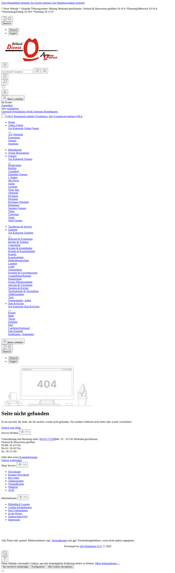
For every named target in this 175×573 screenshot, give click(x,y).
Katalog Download (18, 474)
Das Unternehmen (18, 510)
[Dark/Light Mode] (7, 19)
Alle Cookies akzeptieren (60, 566)
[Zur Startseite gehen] (33, 60)
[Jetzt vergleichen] (4, 553)
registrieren (13, 108)
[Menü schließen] (9, 132)
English (13, 33)
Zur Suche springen (41, 2)
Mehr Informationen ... (107, 563)
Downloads (14, 471)
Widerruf (13, 487)
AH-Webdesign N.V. (91, 546)
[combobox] (17, 72)
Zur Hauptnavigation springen (68, 2)
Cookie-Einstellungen (20, 507)
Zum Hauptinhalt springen (15, 2)
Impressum (14, 519)
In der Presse (15, 513)
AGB (11, 490)
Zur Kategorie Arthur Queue (23, 128)
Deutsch (14, 30)
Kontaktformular (28, 457)
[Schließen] (2, 570)
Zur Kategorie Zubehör (20, 232)
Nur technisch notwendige (15, 566)
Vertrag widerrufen (11, 460)
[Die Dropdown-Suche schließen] (44, 71)
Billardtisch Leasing (19, 504)
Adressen (38, 111)
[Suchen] (37, 71)
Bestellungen (51, 111)
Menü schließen (15, 99)
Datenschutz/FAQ (18, 516)
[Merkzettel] (3, 88)
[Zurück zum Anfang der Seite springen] (4, 559)
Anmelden (7, 105)
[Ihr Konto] (4, 92)
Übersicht (6, 111)
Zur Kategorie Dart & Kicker (24, 306)
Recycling (13, 477)
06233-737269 (47, 439)
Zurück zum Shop (11, 427)
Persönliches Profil (22, 111)
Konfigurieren (38, 566)
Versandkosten (16, 484)
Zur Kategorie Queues (20, 159)
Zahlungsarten (16, 480)
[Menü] (4, 65)
